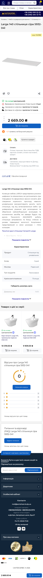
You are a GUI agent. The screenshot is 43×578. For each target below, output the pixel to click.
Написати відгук (21, 387)
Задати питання (13, 441)
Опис (21, 8)
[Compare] (4, 93)
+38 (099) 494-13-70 (32, 15)
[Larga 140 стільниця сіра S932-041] (21, 62)
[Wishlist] (8, 93)
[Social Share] (39, 93)
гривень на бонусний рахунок (19, 132)
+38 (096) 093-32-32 (32, 12)
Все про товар (9, 8)
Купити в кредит (28, 140)
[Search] (34, 2)
